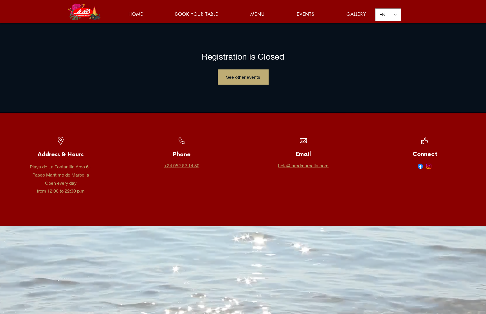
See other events (243, 77)
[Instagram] (428, 166)
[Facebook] (420, 166)
